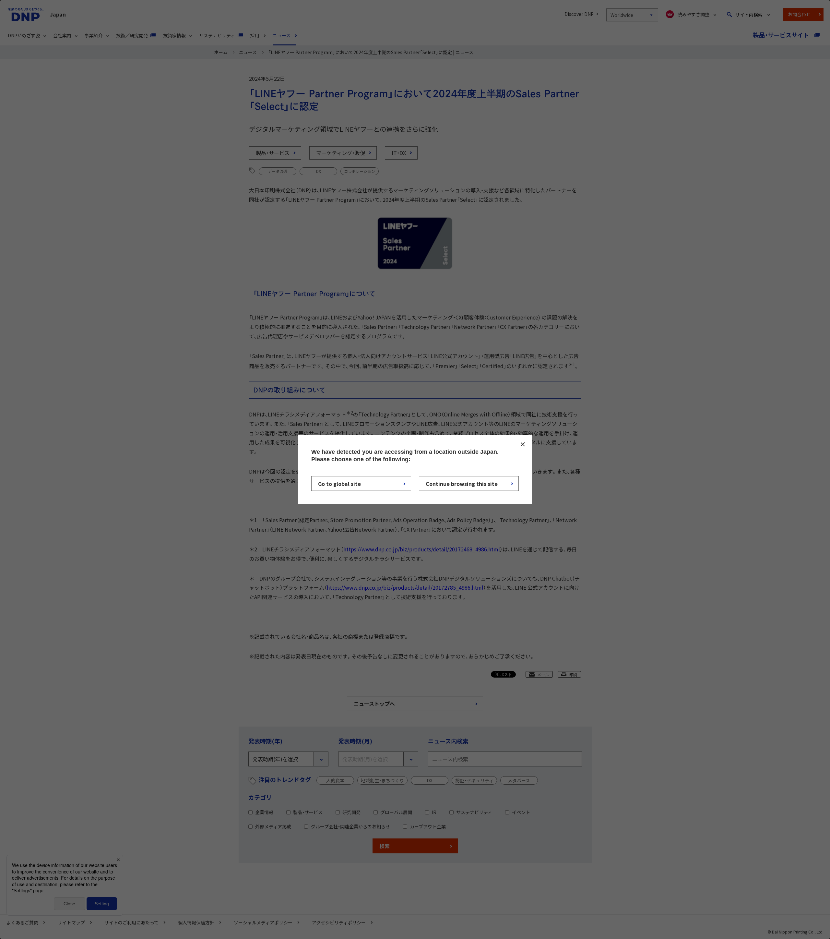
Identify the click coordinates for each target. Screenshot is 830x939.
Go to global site (339, 484)
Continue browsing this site (462, 484)
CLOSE (523, 444)
